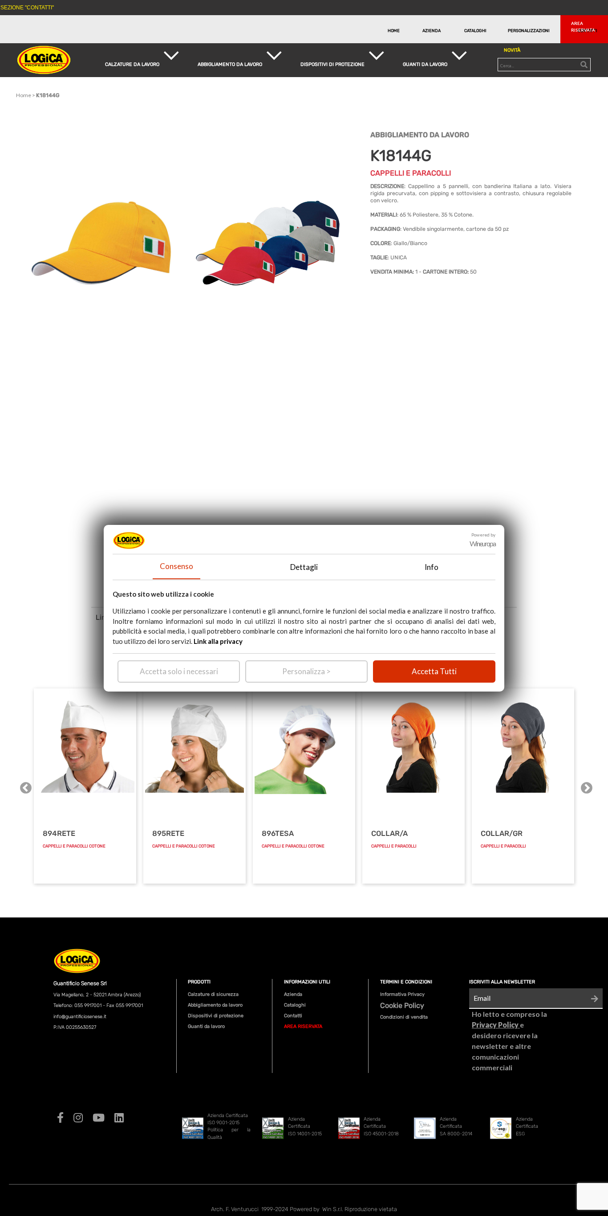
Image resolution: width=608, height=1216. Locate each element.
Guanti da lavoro (206, 1026)
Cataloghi (295, 1005)
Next (584, 786)
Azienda (293, 994)
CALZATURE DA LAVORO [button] (132, 64)
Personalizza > (306, 671)
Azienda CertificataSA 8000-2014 (456, 1126)
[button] (586, 29)
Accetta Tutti (434, 671)
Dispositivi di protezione (215, 1016)
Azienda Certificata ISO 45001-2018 (381, 1126)
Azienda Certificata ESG (527, 1126)
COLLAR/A (389, 833)
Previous (23, 786)
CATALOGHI (475, 30)
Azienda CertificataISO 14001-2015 (305, 1126)
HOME (394, 30)
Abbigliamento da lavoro (215, 1005)
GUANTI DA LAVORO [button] (425, 64)
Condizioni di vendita (404, 1017)
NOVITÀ (512, 50)
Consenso (176, 566)
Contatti (293, 1016)
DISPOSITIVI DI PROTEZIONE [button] (332, 64)
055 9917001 (87, 1005)
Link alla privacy (218, 641)
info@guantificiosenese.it (79, 1016)
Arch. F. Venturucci (235, 1209)
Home (23, 95)
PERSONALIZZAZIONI (527, 30)
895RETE (168, 833)
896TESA (278, 833)
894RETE (59, 833)
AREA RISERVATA (303, 1026)
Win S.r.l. (332, 1209)
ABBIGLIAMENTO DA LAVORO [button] (230, 64)
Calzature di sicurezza (213, 994)
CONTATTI (587, 30)
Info (431, 566)
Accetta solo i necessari (179, 671)
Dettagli (304, 566)
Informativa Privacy (402, 994)
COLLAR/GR (502, 833)
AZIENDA (431, 30)
